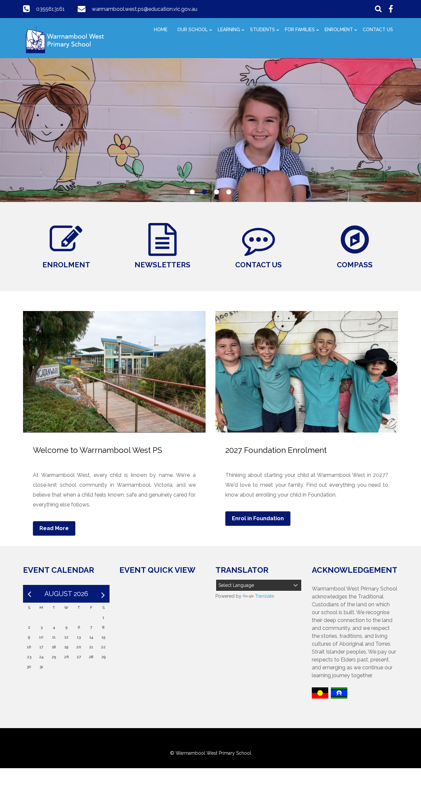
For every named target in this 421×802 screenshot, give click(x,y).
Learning (229, 29)
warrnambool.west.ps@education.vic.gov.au (144, 9)
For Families (300, 29)
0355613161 (50, 9)
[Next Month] (103, 594)
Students (262, 29)
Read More (54, 528)
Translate (264, 596)
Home (160, 29)
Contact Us (378, 29)
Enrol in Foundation (258, 518)
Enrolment (339, 29)
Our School (192, 29)
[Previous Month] (29, 594)
